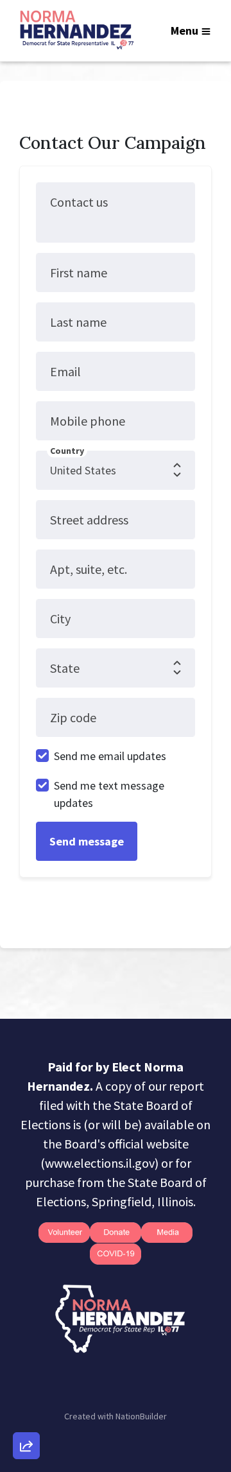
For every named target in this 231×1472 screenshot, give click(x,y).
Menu (184, 30)
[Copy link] (26, 1268)
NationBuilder (141, 1416)
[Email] (26, 1305)
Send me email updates (110, 756)
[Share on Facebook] (26, 1378)
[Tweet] (26, 1341)
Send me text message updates (109, 794)
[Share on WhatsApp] (26, 1414)
